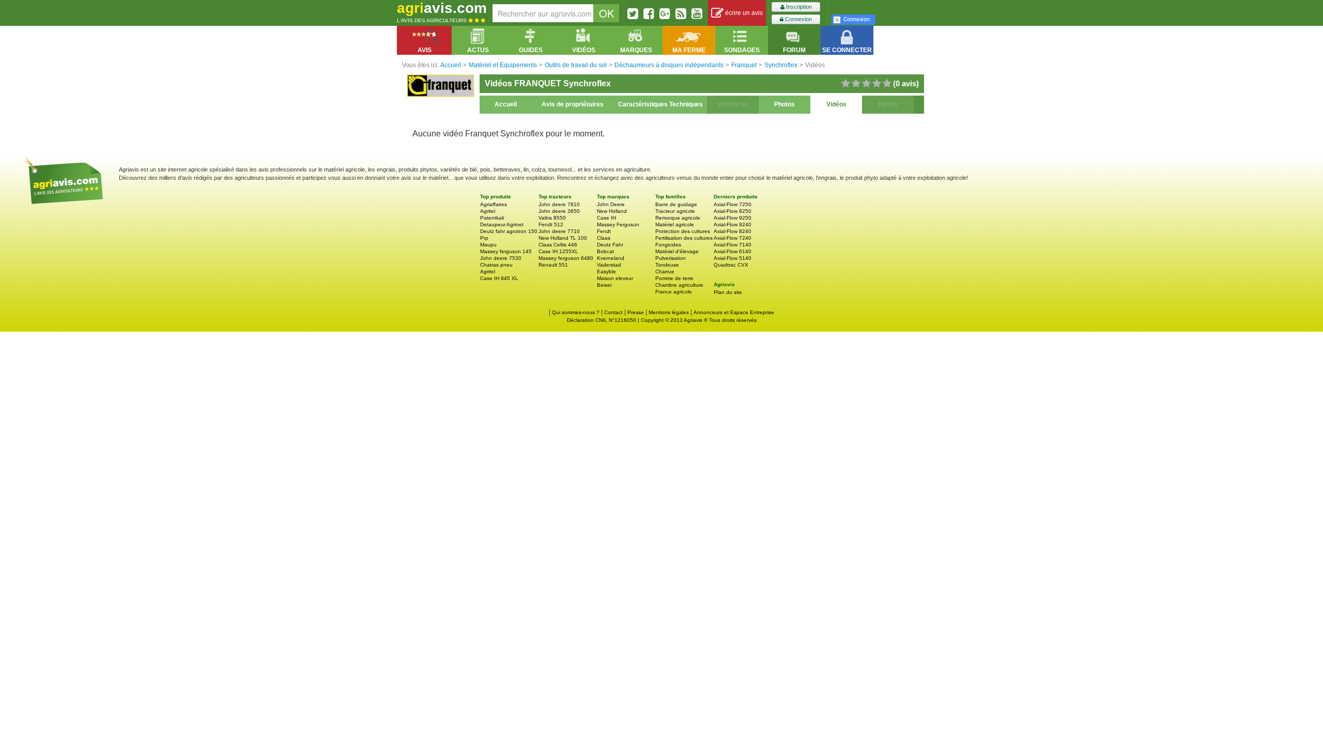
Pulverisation (670, 258)
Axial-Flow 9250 (732, 218)
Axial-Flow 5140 (732, 258)
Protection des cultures (682, 231)
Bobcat (605, 251)
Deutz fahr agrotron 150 (508, 231)
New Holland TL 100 (563, 238)
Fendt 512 (551, 224)
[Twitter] (632, 13)
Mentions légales (669, 312)
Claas (603, 238)
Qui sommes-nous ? (575, 312)
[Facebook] (648, 13)
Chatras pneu (496, 265)
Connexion (797, 19)
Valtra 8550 (552, 218)
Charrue (664, 271)
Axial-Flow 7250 (732, 204)
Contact (613, 312)
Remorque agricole (677, 218)
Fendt (604, 231)
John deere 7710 (559, 231)
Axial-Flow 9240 (732, 224)
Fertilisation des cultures (684, 238)
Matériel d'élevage (677, 251)
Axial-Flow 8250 (732, 211)
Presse (635, 312)
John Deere (611, 204)
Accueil (506, 104)
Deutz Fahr (610, 244)
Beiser (604, 285)
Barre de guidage (676, 204)
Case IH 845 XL (499, 278)
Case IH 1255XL (558, 251)
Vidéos (836, 104)
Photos (784, 104)
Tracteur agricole (675, 211)
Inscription (798, 7)
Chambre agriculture (679, 285)
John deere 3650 (559, 211)
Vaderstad (609, 265)
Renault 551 (553, 265)
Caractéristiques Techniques (660, 104)
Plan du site (728, 292)
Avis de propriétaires (573, 104)
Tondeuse (667, 265)
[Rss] (680, 13)
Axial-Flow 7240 (732, 238)
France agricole (673, 292)
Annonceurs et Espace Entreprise (734, 312)
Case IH (606, 218)
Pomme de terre (674, 278)
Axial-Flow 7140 (732, 244)
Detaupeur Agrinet (502, 224)
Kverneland (610, 258)
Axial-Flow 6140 (732, 251)
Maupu (488, 244)
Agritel (487, 211)
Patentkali (492, 218)
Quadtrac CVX (731, 265)
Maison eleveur (615, 278)
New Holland (612, 211)
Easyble (606, 271)
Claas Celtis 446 (558, 244)
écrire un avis (743, 13)
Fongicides (668, 244)
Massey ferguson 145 (506, 251)
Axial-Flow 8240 (732, 231)
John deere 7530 (500, 258)
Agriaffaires (493, 204)
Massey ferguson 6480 (566, 258)
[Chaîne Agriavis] (696, 13)
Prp (484, 238)
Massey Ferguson (618, 224)
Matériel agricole (674, 224)
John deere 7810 (559, 204)
